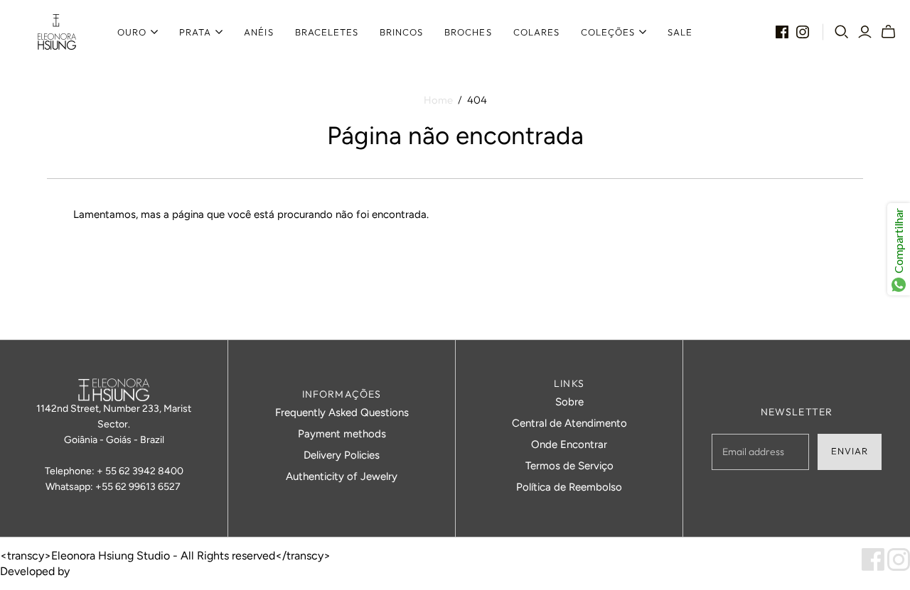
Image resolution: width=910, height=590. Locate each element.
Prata (195, 32)
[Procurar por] (842, 32)
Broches (467, 32)
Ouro (131, 32)
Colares (536, 32)
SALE (680, 32)
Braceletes (326, 32)
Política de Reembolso (569, 487)
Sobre (569, 401)
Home (438, 99)
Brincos (401, 32)
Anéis (258, 32)
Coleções (608, 32)
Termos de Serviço (569, 465)
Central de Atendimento (569, 423)
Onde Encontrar (569, 444)
